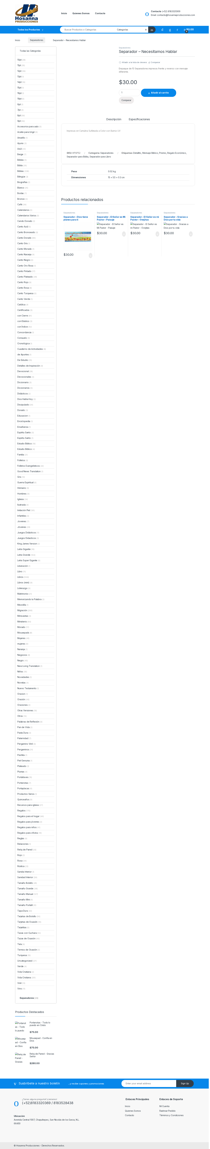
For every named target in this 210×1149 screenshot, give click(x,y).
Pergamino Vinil (26, 743)
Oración (23, 699)
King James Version (28, 543)
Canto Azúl (24, 226)
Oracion (22, 694)
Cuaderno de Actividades (31, 349)
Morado (23, 627)
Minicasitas (24, 616)
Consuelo (23, 338)
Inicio (64, 13)
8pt (21, 115)
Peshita (22, 755)
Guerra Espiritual (26, 482)
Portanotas (24, 783)
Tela (21, 944)
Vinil (21, 983)
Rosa (22, 860)
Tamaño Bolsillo (27, 883)
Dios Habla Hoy (26, 399)
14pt (21, 82)
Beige (21, 154)
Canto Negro (25, 260)
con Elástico (24, 321)
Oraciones (23, 705)
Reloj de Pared (26, 849)
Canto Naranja (25, 254)
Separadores (36, 40)
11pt (21, 65)
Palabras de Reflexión (29, 721)
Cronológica (24, 343)
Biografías (23, 182)
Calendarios (24, 210)
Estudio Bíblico (26, 449)
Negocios (23, 655)
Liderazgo (23, 588)
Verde (22, 966)
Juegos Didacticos (28, 538)
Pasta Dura (24, 732)
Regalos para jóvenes (29, 821)
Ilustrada (23, 504)
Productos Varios (27, 794)
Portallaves (24, 777)
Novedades (24, 677)
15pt (20, 87)
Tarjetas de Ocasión (29, 922)
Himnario (23, 488)
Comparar (155, 62)
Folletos (22, 460)
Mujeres (23, 638)
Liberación (23, 566)
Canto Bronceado (27, 232)
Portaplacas (24, 788)
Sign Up (185, 1083)
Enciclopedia (25, 421)
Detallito (137, 153)
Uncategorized (27, 960)
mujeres (22, 643)
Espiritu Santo (25, 438)
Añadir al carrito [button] (89, 255)
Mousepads (24, 632)
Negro (22, 660)
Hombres (23, 493)
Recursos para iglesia (30, 805)
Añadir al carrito (160, 92)
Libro (21, 571)
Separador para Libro (100, 156)
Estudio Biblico (26, 443)
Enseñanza (24, 427)
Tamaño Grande (27, 888)
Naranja (22, 649)
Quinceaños (24, 799)
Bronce (22, 199)
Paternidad (24, 738)
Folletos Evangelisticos (30, 465)
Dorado (22, 410)
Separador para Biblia (77, 156)
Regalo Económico (176, 153)
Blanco (22, 187)
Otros (22, 716)
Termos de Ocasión (28, 949)
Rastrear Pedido (167, 1110)
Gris (21, 477)
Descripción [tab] (113, 119)
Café (21, 204)
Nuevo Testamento (28, 688)
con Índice (24, 326)
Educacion (23, 415)
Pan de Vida (24, 727)
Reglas (22, 838)
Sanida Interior (25, 871)
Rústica (22, 866)
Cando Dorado (26, 221)
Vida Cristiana (26, 977)
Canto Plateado (27, 276)
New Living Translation (29, 666)
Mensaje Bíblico (150, 153)
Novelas (22, 682)
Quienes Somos (81, 13)
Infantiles (23, 515)
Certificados (24, 310)
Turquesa (24, 955)
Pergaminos (25, 749)
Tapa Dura (24, 910)
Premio (162, 153)
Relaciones (24, 844)
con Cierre (24, 315)
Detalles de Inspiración (30, 365)
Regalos (23, 810)
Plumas (22, 771)
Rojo (21, 855)
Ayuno (22, 143)
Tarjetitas (23, 927)
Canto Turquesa (26, 293)
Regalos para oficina (29, 832)
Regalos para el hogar (30, 816)
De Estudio (24, 360)
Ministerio (24, 621)
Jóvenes (23, 527)
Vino (21, 988)
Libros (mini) (23, 582)
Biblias (23, 171)
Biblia (22, 165)
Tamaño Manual (27, 894)
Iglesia (22, 499)
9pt (21, 121)
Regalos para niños (28, 827)
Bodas (22, 193)
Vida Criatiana (25, 971)
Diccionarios (25, 388)
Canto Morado (25, 249)
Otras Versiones (27, 710)
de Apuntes (24, 354)
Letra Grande (26, 555)
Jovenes (23, 521)
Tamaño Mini (25, 899)
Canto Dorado (26, 237)
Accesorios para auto (29, 126)
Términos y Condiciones (171, 1115)
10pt (21, 59)
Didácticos (24, 393)
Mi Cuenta (164, 1106)
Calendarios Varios (28, 215)
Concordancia (25, 332)
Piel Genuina (24, 760)
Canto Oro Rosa (26, 265)
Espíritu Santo (25, 432)
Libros (23, 577)
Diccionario (24, 382)
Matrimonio (24, 593)
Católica (22, 304)
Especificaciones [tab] (139, 119)
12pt (21, 71)
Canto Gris (23, 243)
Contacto (100, 13)
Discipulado (25, 404)
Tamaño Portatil (26, 905)
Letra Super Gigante (28, 560)
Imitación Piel (26, 510)
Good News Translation (30, 471)
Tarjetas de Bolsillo (28, 916)
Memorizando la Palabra (30, 599)
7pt (20, 110)
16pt (20, 93)
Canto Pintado (26, 271)
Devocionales (25, 376)
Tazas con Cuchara (29, 933)
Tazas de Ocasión (28, 938)
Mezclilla (22, 604)
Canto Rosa (24, 287)
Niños (22, 671)
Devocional (25, 371)
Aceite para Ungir (27, 132)
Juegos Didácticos (28, 532)
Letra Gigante (25, 549)
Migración (24, 610)
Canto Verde (25, 299)
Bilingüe (22, 176)
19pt (20, 98)
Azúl (21, 148)
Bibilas (21, 160)
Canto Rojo (24, 282)
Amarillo (22, 137)
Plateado (23, 766)
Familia (22, 454)
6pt (20, 104)
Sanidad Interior (27, 877)
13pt (20, 76)
